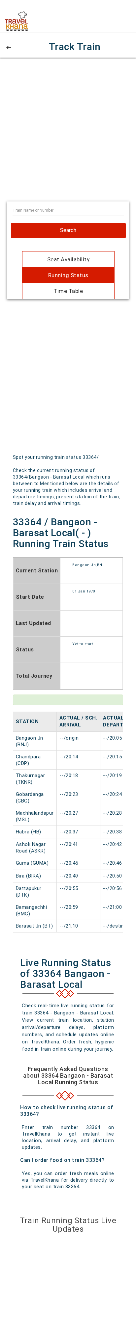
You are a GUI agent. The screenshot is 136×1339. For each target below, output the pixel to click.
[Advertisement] (68, 133)
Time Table (68, 291)
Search (68, 230)
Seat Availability (68, 259)
